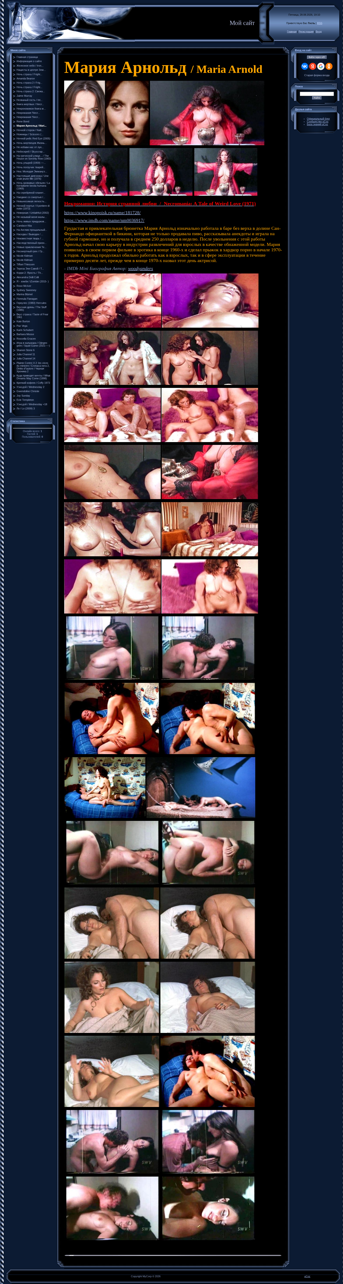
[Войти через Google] (321, 66)
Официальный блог (318, 118)
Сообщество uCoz (318, 121)
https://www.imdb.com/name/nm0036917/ (104, 220)
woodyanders (140, 268)
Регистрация (306, 31)
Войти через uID (317, 57)
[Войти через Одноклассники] (329, 66)
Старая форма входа (316, 75)
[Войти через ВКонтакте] (304, 66)
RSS (319, 23)
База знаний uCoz (317, 124)
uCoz (307, 1276)
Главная (292, 31)
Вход (319, 31)
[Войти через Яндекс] (312, 66)
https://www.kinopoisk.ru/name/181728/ (102, 212)
